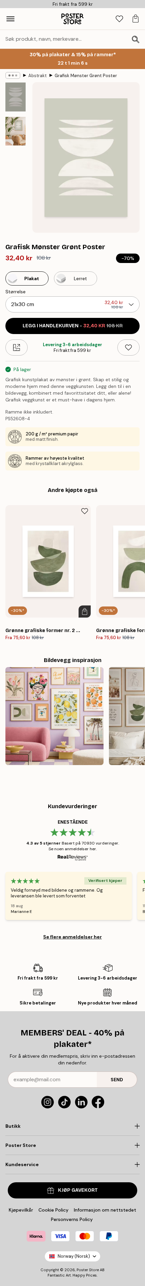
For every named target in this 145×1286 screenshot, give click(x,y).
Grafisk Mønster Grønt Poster (86, 75)
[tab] (119, 19)
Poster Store (88, 1269)
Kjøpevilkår (21, 1210)
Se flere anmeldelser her (72, 937)
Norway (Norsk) (74, 1256)
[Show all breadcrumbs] (12, 75)
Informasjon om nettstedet (105, 1210)
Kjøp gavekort (78, 1190)
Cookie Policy (53, 1210)
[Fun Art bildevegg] (54, 716)
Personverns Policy (72, 1219)
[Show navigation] (10, 18)
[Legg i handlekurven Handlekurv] (85, 611)
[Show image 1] (15, 97)
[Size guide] (16, 347)
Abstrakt (37, 75)
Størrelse (15, 292)
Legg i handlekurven (73, 326)
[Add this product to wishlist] (128, 347)
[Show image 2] (15, 131)
